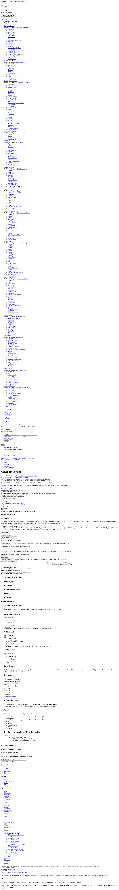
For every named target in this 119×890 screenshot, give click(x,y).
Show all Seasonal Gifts (14, 206)
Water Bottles (11, 164)
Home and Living (9, 241)
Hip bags (10, 41)
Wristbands (11, 126)
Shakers (10, 145)
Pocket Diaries (12, 137)
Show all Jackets (12, 98)
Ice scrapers (11, 371)
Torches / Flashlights (13, 382)
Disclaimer (7, 860)
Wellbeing (10, 332)
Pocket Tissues (12, 326)
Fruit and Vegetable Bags (15, 40)
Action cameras (12, 353)
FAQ (5, 422)
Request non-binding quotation (9, 561)
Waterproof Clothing (13, 123)
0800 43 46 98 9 (5, 459)
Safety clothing (12, 107)
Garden (10, 298)
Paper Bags (11, 46)
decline (18, 885)
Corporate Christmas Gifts (15, 192)
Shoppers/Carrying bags (14, 48)
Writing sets (11, 403)
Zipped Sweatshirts (13, 128)
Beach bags (11, 30)
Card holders (11, 65)
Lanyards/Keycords (13, 222)
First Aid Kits (11, 321)
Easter (9, 200)
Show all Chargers (13, 345)
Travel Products (12, 51)
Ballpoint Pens (12, 389)
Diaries (10, 136)
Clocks (9, 249)
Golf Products (11, 299)
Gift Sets (10, 195)
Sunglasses (11, 115)
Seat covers (11, 293)
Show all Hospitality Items (15, 186)
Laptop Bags (11, 44)
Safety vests (11, 376)
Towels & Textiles (13, 268)
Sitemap (6, 863)
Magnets (10, 265)
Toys (9, 236)
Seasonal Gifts (12, 197)
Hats (9, 93)
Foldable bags (11, 38)
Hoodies (10, 101)
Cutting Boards (12, 257)
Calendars (10, 134)
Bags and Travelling (9, 26)
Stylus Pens (11, 392)
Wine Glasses (11, 156)
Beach (9, 282)
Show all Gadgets (12, 357)
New (5, 417)
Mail (17, 459)
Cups (9, 144)
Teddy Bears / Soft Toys (14, 235)
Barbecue (10, 280)
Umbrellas (10, 307)
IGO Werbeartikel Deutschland (16, 844)
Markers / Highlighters (14, 395)
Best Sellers (21, 458)
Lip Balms (10, 324)
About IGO (7, 768)
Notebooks (11, 71)
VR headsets (11, 356)
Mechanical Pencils (13, 400)
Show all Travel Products (15, 54)
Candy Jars (11, 173)
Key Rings (11, 221)
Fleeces (10, 89)
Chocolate (10, 177)
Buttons (10, 216)
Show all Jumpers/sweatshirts (16, 103)
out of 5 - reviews (10, 1)
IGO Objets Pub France (14, 843)
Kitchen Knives (12, 258)
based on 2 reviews (28, 476)
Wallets (10, 120)
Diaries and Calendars (10, 131)
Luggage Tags (12, 52)
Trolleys (10, 57)
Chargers (10, 338)
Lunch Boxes (11, 260)
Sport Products (12, 302)
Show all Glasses (12, 158)
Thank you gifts (12, 208)
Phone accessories (13, 360)
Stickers (10, 232)
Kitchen (10, 252)
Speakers (10, 364)
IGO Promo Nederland (14, 854)
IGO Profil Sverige (13, 839)
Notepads (10, 70)
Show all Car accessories (14, 294)
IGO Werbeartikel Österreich (16, 835)
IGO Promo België (13, 836)
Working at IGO (8, 771)
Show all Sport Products (14, 305)
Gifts (5, 189)
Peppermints (11, 178)
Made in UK (7, 418)
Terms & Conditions (9, 857)
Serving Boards (12, 184)
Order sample (4, 557)
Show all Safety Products (15, 378)
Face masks (11, 320)
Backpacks (11, 29)
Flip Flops (10, 90)
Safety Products (12, 375)
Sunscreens (11, 327)
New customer (8, 439)
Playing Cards (11, 230)
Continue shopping (9, 455)
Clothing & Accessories (10, 81)
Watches (10, 122)
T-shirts (10, 117)
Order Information (9, 781)
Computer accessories (14, 346)
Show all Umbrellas (13, 312)
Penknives (10, 373)
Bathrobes (10, 269)
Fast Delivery (11, 194)
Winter (9, 205)
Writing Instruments (9, 386)
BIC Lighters (11, 225)
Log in (6, 434)
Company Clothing (13, 87)
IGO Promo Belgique (14, 838)
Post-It (9, 74)
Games (9, 217)
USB (9, 365)
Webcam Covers (12, 348)
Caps (9, 85)
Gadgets (10, 351)
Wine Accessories (12, 274)
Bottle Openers (12, 254)
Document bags (12, 37)
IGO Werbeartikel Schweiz (15, 849)
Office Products (12, 73)
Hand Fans (11, 92)
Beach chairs (11, 285)
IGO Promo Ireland (13, 846)
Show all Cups (12, 148)
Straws (9, 261)
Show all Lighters (12, 227)
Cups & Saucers (12, 150)
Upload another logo (6, 488)
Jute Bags (10, 43)
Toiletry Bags (11, 331)
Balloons (10, 214)
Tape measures (12, 379)
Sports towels (11, 271)
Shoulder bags (12, 49)
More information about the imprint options (15, 505)
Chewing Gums (12, 175)
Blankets (10, 246)
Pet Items (10, 301)
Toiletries (10, 329)
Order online (4, 556)
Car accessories (12, 291)
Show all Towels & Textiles (15, 272)
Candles (10, 247)
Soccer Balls (11, 304)
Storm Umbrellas (12, 310)
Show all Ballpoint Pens (14, 393)
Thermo (10, 162)
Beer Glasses (11, 153)
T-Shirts (6, 797)
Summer (10, 203)
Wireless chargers (12, 343)
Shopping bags (8, 811)
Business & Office (9, 60)
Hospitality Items (12, 183)
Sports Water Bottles (13, 161)
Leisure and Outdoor (10, 277)
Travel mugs (11, 147)
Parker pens (11, 390)
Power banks (11, 362)
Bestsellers (7, 415)
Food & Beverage (9, 167)
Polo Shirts (11, 106)
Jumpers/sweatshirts (13, 100)
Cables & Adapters (13, 340)
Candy (9, 172)
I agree (2, 888)
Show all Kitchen (12, 263)
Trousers (10, 118)
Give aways (11, 219)
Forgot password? (9, 438)
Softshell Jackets (12, 96)
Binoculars (11, 290)
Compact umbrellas (13, 309)
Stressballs (10, 233)
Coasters (10, 250)
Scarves (10, 109)
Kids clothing (11, 104)
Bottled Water (11, 170)
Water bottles (7, 793)
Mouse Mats (11, 68)
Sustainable (7, 412)
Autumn (10, 199)
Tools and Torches (9, 368)
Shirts (9, 111)
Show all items (12, 59)
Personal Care (8, 315)
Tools (9, 381)
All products (7, 406)
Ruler (9, 76)
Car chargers (11, 342)
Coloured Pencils (12, 398)
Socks (9, 112)
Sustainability (8, 770)
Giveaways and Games (10, 211)
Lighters (10, 224)
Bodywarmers (11, 84)
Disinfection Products (14, 318)
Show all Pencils (12, 401)
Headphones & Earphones (15, 359)
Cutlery (10, 255)
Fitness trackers (12, 354)
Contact (6, 783)
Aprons (10, 244)
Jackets (10, 95)
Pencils (10, 397)
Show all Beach (12, 287)
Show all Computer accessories (16, 349)
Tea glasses (11, 155)
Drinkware (7, 140)
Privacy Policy (8, 858)
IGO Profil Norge (12, 852)
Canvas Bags (11, 32)
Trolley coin (11, 238)
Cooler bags (11, 33)
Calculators (11, 63)
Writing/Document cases (14, 78)
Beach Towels (12, 283)
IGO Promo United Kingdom (12, 833)
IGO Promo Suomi (13, 847)
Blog (5, 420)
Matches (10, 228)
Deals (6, 411)
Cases (9, 67)
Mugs (9, 159)
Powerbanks (7, 810)
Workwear (10, 125)
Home (6, 462)
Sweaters (6, 815)
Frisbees (10, 296)
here (11, 887)
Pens (5, 791)
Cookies (10, 181)
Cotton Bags (11, 35)
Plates (9, 266)
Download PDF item (10, 696)
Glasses (10, 151)
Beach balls (11, 288)
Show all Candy (12, 180)
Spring (9, 202)
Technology (7, 335)
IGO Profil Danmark (13, 841)
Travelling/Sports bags (14, 55)
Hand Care (11, 323)
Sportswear (11, 114)
